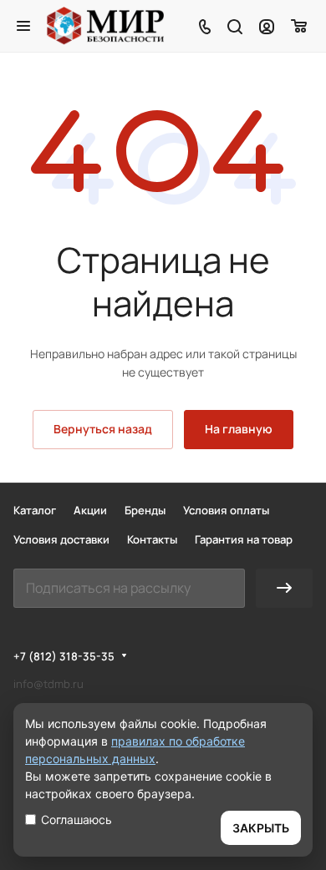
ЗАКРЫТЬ (260, 828)
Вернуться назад (102, 429)
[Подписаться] (284, 588)
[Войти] (266, 26)
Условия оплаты (226, 510)
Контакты (152, 539)
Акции (90, 510)
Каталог (34, 510)
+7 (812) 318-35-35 (64, 656)
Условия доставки (61, 539)
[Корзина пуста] (299, 26)
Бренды (145, 510)
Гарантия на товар (244, 539)
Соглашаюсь (76, 819)
